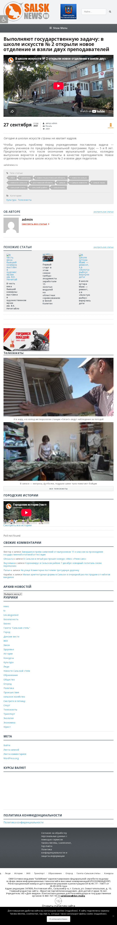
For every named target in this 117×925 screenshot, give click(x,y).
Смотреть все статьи (34, 224)
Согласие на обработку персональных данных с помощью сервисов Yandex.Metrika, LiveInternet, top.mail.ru (56, 840)
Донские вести (11, 636)
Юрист (7, 726)
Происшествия (11, 692)
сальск (62, 182)
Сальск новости (79, 182)
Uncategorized (11, 615)
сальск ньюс (99, 182)
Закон (7, 645)
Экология (9, 718)
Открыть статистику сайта (58, 905)
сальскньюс (59, 187)
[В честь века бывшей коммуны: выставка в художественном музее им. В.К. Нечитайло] (11, 255)
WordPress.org (11, 758)
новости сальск (79, 177)
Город (7, 632)
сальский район (39, 187)
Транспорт (9, 713)
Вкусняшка (9, 563)
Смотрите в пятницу (14, 701)
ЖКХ (6, 640)
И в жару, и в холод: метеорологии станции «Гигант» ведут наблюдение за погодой (58, 419)
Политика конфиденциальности (23, 822)
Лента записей (11, 749)
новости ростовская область (51, 177)
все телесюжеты (58, 488)
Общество (9, 679)
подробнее (71, 910)
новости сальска (18, 182)
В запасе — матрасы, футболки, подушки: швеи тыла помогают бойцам (58, 483)
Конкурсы (9, 658)
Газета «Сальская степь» (88, 873)
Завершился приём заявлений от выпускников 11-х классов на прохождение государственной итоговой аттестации (53, 553)
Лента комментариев (15, 754)
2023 (12, 177)
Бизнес (7, 623)
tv (4, 610)
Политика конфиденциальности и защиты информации (54, 852)
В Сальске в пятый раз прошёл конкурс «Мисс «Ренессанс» (54, 558)
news (6, 606)
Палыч (7, 570)
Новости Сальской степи (17, 670)
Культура (11, 199)
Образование (11, 675)
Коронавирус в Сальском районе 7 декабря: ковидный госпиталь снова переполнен (52, 564)
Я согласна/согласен (58, 919)
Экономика (9, 722)
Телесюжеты (25, 199)
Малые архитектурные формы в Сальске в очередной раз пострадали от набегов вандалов (57, 576)
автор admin (51, 123)
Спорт (7, 705)
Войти (7, 745)
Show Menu (60, 28)
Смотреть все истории (18, 525)
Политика (9, 688)
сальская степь (18, 187)
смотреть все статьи (103, 211)
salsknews (26, 177)
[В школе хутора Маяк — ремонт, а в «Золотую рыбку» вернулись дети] (84, 255)
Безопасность (11, 619)
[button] (4, 19)
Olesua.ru (8, 558)
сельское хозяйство (14, 696)
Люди (6, 666)
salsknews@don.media (73, 895)
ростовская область (43, 182)
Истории (8, 653)
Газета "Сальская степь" (17, 627)
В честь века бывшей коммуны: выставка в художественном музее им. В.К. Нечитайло (16, 296)
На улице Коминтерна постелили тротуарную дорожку (50, 570)
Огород (7, 683)
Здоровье (9, 649)
